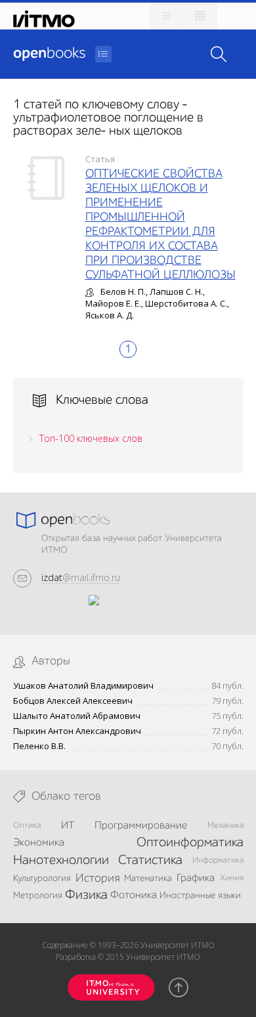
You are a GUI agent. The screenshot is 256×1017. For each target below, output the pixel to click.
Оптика (27, 825)
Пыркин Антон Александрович (77, 731)
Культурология (42, 878)
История (97, 878)
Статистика (150, 860)
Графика (196, 878)
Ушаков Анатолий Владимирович (83, 686)
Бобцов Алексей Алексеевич (73, 701)
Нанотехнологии (61, 860)
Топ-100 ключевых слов (90, 438)
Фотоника (133, 895)
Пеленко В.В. (39, 746)
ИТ (67, 826)
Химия (232, 878)
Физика (86, 895)
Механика (225, 825)
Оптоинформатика (190, 843)
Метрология (37, 895)
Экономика (38, 843)
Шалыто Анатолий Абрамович (76, 716)
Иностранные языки (200, 895)
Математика (148, 878)
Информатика (218, 860)
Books (49, 54)
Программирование (141, 826)
